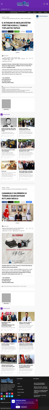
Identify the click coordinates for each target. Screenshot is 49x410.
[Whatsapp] (4, 396)
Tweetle (11, 31)
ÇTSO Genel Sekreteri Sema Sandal (23, 90)
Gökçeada (23, 58)
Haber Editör (6, 55)
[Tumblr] (4, 399)
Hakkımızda (20, 386)
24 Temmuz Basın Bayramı (7, 286)
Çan (19, 57)
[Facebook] (2, 394)
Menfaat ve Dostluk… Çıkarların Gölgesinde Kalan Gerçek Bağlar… (18, 12)
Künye (19, 383)
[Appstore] (9, 396)
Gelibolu (19, 58)
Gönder (17, 31)
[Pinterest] (2, 396)
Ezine (16, 58)
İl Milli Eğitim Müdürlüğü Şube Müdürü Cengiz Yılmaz (11, 92)
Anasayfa (3, 17)
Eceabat (12, 58)
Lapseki (5, 59)
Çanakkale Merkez (7, 58)
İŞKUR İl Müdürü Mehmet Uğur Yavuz (26, 92)
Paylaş (5, 31)
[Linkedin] (9, 394)
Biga (12, 57)
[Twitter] (4, 394)
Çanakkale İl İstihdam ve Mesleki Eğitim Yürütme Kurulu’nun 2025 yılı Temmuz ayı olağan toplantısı (17, 88)
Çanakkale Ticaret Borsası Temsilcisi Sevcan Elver (10, 89)
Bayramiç (9, 57)
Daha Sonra (24, 406)
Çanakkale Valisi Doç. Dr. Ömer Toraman (19, 286)
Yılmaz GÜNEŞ (7, 179)
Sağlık (8, 59)
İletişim (19, 395)
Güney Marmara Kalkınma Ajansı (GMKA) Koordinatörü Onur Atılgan (13, 91)
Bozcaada (15, 57)
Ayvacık (7, 17)
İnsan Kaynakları (21, 389)
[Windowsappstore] (2, 399)
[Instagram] (7, 394)
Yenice (12, 59)
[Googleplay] (12, 396)
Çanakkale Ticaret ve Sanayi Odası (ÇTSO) (9, 90)
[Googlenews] (7, 396)
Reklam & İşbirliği (21, 392)
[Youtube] (12, 394)
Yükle (18, 406)
